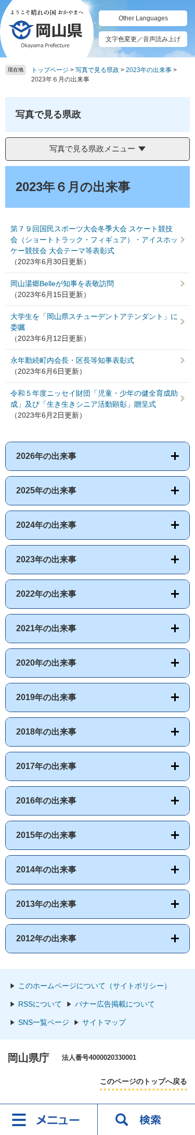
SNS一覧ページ (43, 1022)
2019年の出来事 (46, 697)
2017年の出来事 (46, 766)
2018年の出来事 (46, 731)
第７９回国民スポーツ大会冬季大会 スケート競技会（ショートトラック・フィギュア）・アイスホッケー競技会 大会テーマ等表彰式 (94, 239)
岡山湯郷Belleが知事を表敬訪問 (62, 283)
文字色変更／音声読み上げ (143, 39)
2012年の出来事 (46, 938)
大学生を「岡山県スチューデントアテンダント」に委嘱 (94, 322)
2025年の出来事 (46, 490)
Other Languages (143, 18)
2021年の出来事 (46, 628)
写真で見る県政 (97, 70)
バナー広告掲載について (115, 1004)
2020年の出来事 (46, 662)
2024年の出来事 (46, 525)
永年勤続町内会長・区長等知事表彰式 (72, 360)
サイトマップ (104, 1022)
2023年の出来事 (149, 70)
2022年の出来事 (46, 593)
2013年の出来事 (46, 904)
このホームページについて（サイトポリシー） (94, 986)
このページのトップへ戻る (143, 1081)
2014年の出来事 (46, 869)
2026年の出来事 (46, 456)
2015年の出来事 (46, 835)
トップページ (50, 70)
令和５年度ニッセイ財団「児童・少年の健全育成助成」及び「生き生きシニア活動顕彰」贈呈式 (94, 398)
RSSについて (40, 1004)
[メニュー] (49, 1119)
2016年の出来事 (46, 800)
